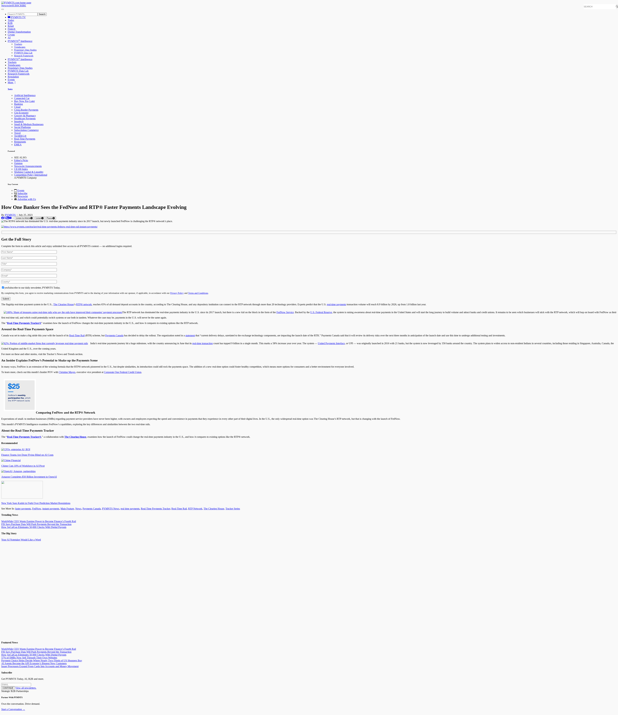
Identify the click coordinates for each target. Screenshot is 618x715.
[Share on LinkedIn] (7, 218)
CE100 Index (21, 169)
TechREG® (20, 136)
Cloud (17, 107)
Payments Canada (114, 335)
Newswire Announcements (28, 166)
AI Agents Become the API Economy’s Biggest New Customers (34, 663)
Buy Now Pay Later (24, 101)
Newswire (6, 5)
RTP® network (84, 304)
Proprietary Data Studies (25, 50)
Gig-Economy (21, 112)
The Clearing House (63, 304)
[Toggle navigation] (2, 9)
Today (11, 20)
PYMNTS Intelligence (20, 41)
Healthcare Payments (25, 118)
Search (42, 14)
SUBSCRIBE (19, 5)
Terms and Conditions (198, 293)
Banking (18, 104)
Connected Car (21, 98)
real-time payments (336, 304)
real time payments (130, 508)
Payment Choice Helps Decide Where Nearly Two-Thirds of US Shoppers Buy (41, 660)
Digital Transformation (19, 31)
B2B (10, 23)
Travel (17, 133)
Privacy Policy (177, 293)
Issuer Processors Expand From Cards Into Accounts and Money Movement (40, 666)
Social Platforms (22, 127)
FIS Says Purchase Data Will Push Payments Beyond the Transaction (36, 524)
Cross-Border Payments (26, 109)
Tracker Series (232, 508)
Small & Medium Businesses (28, 124)
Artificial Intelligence (25, 95)
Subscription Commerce (26, 130)
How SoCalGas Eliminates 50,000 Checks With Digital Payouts (33, 527)
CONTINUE (8, 688)
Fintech (11, 29)
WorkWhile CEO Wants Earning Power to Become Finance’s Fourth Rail (38, 521)
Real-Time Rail (77, 335)
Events (11, 79)
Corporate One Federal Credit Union (122, 372)
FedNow (36, 508)
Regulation (13, 76)
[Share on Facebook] (2, 218)
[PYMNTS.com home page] (16, 2)
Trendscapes (19, 47)
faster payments (23, 508)
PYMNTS (10, 215)
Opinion (18, 163)
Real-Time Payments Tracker (155, 508)
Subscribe (22, 193)
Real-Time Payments (24, 138)
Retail (11, 26)
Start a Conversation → (13, 709)
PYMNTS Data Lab (23, 53)
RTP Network (195, 508)
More (11, 82)
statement (190, 335)
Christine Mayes (67, 372)
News (78, 508)
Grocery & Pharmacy (25, 115)
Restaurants (20, 141)
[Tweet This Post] (5, 218)
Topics (10, 89)
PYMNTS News (110, 508)
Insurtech (18, 121)
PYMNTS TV (18, 17)
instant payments (50, 508)
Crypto (11, 34)
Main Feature (67, 508)
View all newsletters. (25, 688)
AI (9, 37)
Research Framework (23, 56)
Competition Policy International (30, 174)
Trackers (18, 44)
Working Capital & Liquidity (28, 172)
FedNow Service (285, 312)
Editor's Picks (21, 160)
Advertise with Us (26, 199)
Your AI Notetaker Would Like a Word (21, 539)
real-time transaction (202, 343)
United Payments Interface (331, 343)
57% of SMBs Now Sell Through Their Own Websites (29, 657)
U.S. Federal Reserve (321, 312)
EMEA (18, 144)
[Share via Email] (10, 218)
